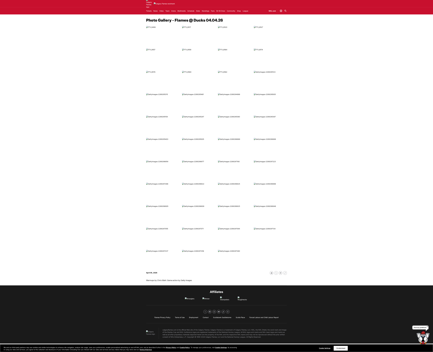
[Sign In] (281, 10)
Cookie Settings (221, 347)
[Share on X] (276, 273)
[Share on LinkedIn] (280, 273)
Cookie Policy (185, 347)
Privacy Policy (171, 347)
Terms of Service (145, 350)
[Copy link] (285, 273)
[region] (216, 348)
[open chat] (423, 340)
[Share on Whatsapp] (271, 273)
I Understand (340, 348)
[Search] (285, 10)
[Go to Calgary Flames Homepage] (164, 3)
